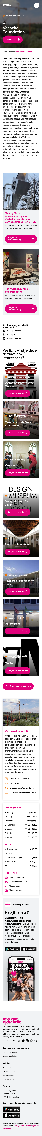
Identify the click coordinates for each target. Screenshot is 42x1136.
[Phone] (31, 1040)
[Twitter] (19, 1040)
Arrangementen (9, 1079)
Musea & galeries (10, 1056)
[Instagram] (27, 1040)
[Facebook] (23, 1040)
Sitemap (28, 1126)
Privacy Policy (19, 1126)
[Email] (35, 1040)
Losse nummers (9, 1071)
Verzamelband (8, 1075)
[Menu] (36, 5)
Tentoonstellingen (10, 1052)
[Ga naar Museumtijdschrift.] (3, 52)
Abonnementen (9, 1067)
